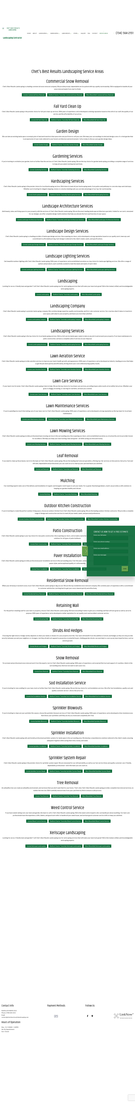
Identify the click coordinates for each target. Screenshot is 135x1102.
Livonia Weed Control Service (37, 821)
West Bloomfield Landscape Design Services (100, 245)
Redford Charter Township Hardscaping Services (65, 195)
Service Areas (104, 33)
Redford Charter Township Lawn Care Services (65, 394)
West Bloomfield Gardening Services (95, 170)
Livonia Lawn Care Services (38, 394)
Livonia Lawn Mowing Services (36, 444)
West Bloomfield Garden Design (93, 145)
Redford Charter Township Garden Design (65, 145)
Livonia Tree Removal (41, 796)
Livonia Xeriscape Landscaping (36, 846)
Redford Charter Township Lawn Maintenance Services (65, 419)
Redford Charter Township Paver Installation (65, 569)
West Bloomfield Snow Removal (92, 671)
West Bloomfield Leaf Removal (91, 469)
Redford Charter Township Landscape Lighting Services (65, 269)
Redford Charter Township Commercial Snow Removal (65, 95)
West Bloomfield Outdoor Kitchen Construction (103, 519)
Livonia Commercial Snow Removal (33, 95)
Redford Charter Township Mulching (65, 494)
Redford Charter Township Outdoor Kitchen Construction (65, 519)
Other (75, 33)
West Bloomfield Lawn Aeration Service (97, 369)
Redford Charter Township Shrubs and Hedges (65, 646)
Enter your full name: (100, 535)
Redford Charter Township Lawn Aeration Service (65, 369)
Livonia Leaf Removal (42, 469)
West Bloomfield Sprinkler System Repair (98, 771)
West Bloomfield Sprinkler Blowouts (95, 721)
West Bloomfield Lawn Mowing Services (97, 444)
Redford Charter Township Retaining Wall (65, 619)
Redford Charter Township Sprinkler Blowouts (65, 721)
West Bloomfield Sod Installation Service (97, 696)
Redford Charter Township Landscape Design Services (65, 245)
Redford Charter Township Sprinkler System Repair (65, 771)
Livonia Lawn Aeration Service (36, 369)
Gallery (83, 33)
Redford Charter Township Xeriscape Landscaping (65, 846)
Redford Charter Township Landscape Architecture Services (65, 220)
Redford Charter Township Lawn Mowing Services (65, 444)
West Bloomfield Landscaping (91, 294)
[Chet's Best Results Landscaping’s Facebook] (87, 1016)
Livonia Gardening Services (38, 170)
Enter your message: (100, 555)
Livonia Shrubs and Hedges (38, 646)
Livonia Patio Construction (38, 544)
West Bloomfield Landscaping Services (97, 344)
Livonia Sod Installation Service (35, 696)
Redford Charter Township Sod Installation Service (65, 696)
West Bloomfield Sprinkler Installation (96, 746)
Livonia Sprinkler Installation (37, 746)
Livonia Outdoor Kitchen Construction (31, 519)
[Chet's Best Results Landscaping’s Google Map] (92, 1016)
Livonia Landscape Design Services (33, 245)
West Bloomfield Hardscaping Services (97, 195)
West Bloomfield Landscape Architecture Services (103, 220)
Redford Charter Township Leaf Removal (65, 469)
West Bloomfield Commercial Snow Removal (99, 95)
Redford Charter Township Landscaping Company (65, 319)
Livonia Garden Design (41, 145)
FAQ (89, 33)
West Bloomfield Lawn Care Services (95, 394)
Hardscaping (54, 33)
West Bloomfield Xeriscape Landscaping (97, 846)
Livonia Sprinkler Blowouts (39, 721)
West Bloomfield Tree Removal (91, 796)
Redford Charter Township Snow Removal (65, 671)
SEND (125, 569)
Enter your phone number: (102, 541)
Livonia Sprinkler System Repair (35, 771)
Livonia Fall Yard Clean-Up (39, 120)
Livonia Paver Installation (39, 569)
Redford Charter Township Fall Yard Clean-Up (65, 120)
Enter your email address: (101, 548)
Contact (95, 33)
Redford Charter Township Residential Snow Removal (65, 594)
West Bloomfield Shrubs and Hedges (95, 646)
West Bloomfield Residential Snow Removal (99, 594)
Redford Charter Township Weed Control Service (65, 821)
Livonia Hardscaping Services (37, 195)
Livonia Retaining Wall (41, 619)
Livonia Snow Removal (41, 671)
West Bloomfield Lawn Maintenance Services (100, 419)
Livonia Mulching (45, 494)
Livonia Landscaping (43, 294)
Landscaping (43, 33)
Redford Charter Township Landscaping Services (65, 344)
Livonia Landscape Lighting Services (33, 269)
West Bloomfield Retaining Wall (92, 619)
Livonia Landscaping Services (37, 344)
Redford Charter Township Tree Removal (65, 796)
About (35, 33)
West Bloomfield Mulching (89, 494)
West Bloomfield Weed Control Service (97, 821)
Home (29, 33)
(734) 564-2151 (125, 33)
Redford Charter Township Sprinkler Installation (65, 746)
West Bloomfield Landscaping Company (97, 319)
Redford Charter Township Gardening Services (65, 170)
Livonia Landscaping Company (36, 319)
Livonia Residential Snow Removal (34, 594)
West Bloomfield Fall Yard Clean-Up (94, 120)
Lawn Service (66, 33)
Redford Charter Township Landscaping (65, 294)
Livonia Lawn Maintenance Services (33, 419)
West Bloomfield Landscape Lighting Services (101, 269)
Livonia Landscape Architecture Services (29, 220)
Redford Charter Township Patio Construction (65, 544)
